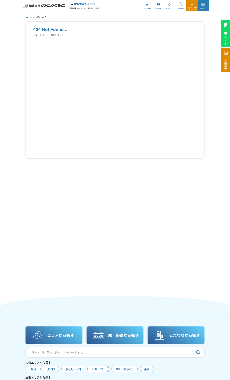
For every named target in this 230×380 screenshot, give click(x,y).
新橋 (33, 369)
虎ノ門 (51, 369)
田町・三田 (98, 369)
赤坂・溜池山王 (124, 369)
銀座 (146, 369)
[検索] (198, 352)
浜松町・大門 (73, 369)
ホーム (32, 17)
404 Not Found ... (45, 17)
